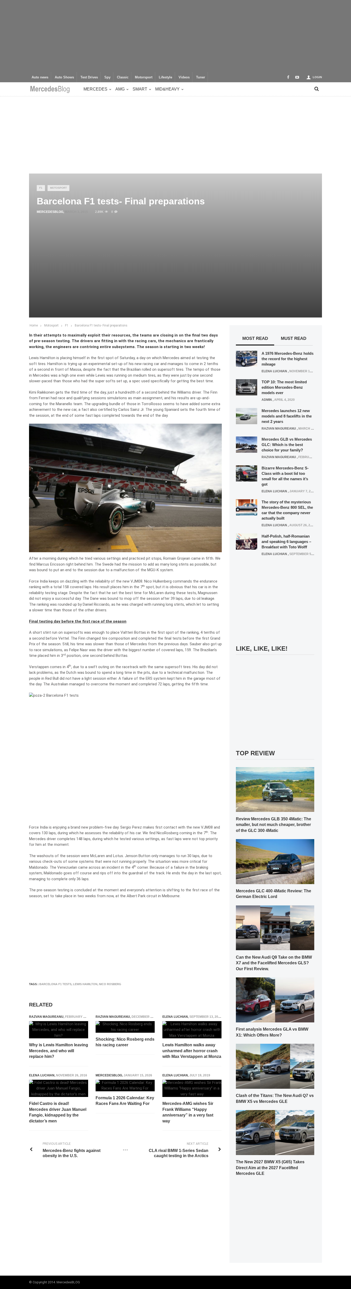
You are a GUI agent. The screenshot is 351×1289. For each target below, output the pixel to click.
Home (34, 325)
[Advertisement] (175, 36)
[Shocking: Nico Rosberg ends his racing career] (125, 1027)
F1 (40, 187)
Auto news (40, 77)
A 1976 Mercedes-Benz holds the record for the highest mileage (287, 358)
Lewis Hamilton (85, 984)
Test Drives (89, 77)
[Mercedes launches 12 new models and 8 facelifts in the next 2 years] (246, 415)
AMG (120, 89)
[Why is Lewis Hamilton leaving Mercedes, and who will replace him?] (58, 1030)
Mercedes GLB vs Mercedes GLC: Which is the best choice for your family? (287, 444)
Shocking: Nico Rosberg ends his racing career (125, 1042)
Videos (184, 77)
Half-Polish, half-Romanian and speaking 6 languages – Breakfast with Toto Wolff (286, 541)
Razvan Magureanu (46, 1017)
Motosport (58, 187)
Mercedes (95, 89)
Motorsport (143, 77)
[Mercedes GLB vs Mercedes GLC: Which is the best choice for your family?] (246, 444)
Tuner (200, 77)
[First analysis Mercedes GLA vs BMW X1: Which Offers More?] (275, 999)
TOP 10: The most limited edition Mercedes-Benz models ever (284, 387)
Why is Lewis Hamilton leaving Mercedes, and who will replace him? (58, 1051)
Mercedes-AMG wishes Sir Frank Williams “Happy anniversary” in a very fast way (187, 1112)
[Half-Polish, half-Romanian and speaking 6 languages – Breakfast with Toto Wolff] (246, 541)
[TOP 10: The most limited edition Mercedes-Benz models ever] (246, 387)
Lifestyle (165, 77)
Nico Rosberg (110, 984)
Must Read (293, 338)
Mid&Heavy (167, 89)
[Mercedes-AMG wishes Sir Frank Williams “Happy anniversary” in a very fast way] (191, 1088)
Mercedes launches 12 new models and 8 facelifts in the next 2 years (287, 416)
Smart (140, 89)
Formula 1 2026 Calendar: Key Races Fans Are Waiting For (125, 1101)
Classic (122, 77)
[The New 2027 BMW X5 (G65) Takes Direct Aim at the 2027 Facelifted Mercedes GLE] (275, 1132)
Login (317, 77)
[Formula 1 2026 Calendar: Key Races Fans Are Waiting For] (125, 1085)
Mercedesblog (50, 212)
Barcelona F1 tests (55, 984)
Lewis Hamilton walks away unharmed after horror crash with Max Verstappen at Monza (191, 1051)
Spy (107, 77)
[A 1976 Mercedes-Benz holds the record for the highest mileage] (246, 358)
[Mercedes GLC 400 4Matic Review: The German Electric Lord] (275, 861)
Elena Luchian (175, 1017)
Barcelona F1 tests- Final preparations (101, 325)
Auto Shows (64, 77)
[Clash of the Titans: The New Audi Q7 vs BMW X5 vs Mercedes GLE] (275, 1066)
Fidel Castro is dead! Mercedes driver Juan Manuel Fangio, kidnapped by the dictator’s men (57, 1112)
